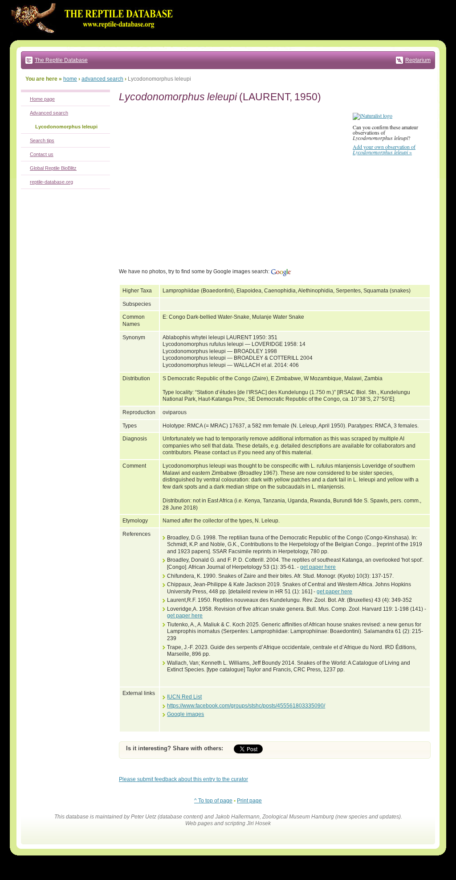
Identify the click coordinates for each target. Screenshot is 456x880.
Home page (42, 99)
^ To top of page (213, 801)
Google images (185, 714)
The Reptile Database (61, 60)
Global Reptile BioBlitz (53, 168)
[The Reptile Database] (94, 38)
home (70, 79)
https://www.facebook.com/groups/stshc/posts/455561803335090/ (246, 706)
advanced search (102, 79)
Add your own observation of (384, 149)
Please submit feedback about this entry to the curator (183, 779)
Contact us (41, 154)
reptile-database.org (51, 182)
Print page (249, 801)
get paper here (318, 567)
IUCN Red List (184, 697)
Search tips (42, 140)
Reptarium (418, 60)
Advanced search (49, 112)
